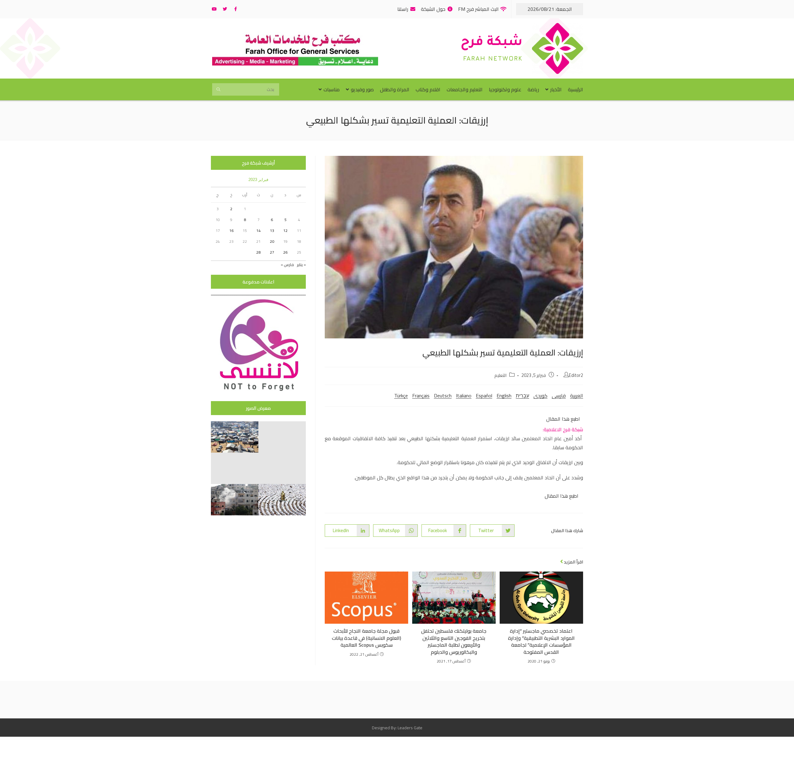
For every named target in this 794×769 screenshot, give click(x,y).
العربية (576, 395)
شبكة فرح (492, 43)
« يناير (301, 264)
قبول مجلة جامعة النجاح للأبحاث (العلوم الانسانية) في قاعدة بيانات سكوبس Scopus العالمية (366, 637)
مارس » (287, 264)
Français (421, 395)
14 (258, 230)
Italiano (463, 395)
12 (285, 230)
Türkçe (401, 395)
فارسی (559, 395)
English (504, 395)
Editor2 (576, 375)
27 (272, 252)
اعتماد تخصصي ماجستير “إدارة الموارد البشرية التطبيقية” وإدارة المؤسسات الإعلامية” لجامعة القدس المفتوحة (541, 641)
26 (285, 252)
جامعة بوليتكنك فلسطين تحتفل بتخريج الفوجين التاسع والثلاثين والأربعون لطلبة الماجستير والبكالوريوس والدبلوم (453, 641)
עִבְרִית (522, 395)
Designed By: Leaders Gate (397, 728)
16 (231, 230)
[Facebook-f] (235, 9)
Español (484, 395)
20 (272, 241)
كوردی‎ (540, 395)
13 (272, 230)
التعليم (500, 375)
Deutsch (443, 395)
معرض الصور (258, 408)
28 (258, 252)
